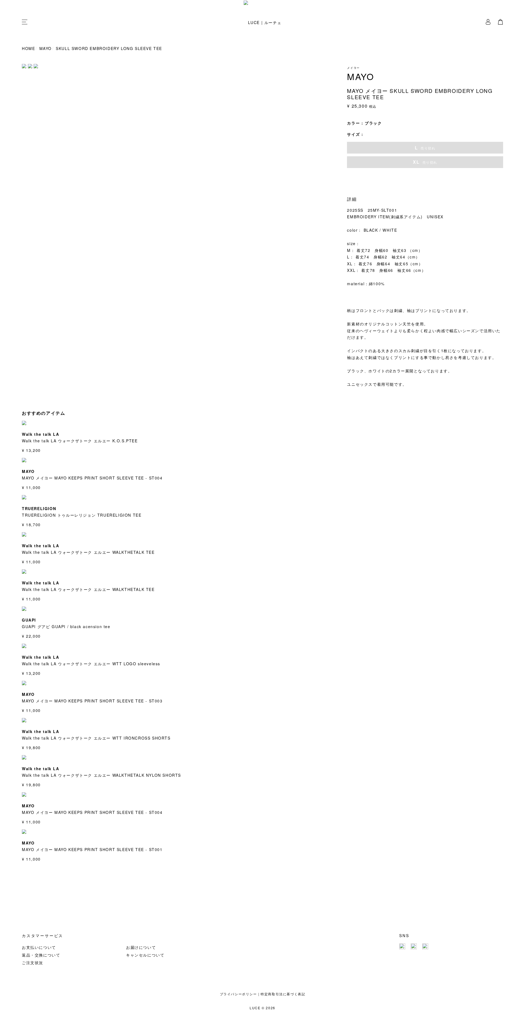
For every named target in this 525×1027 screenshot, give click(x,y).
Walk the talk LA (40, 434)
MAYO (45, 48)
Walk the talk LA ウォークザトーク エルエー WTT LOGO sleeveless (91, 663)
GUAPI (29, 620)
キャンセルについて (145, 955)
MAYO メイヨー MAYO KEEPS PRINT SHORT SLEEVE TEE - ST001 (92, 849)
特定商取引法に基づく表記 (283, 993)
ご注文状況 (32, 962)
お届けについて (141, 947)
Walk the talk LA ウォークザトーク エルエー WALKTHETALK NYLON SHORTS (101, 775)
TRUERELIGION (39, 508)
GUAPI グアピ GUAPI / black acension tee (66, 626)
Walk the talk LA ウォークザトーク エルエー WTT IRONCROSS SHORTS (96, 738)
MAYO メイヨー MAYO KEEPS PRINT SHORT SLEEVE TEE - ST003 (92, 701)
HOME (28, 48)
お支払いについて (39, 947)
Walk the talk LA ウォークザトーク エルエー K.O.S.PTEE (80, 440)
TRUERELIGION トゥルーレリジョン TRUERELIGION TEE (81, 515)
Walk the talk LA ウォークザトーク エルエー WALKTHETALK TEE (88, 552)
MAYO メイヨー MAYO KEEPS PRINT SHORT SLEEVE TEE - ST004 (92, 478)
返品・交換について (41, 955)
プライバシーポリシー (238, 993)
